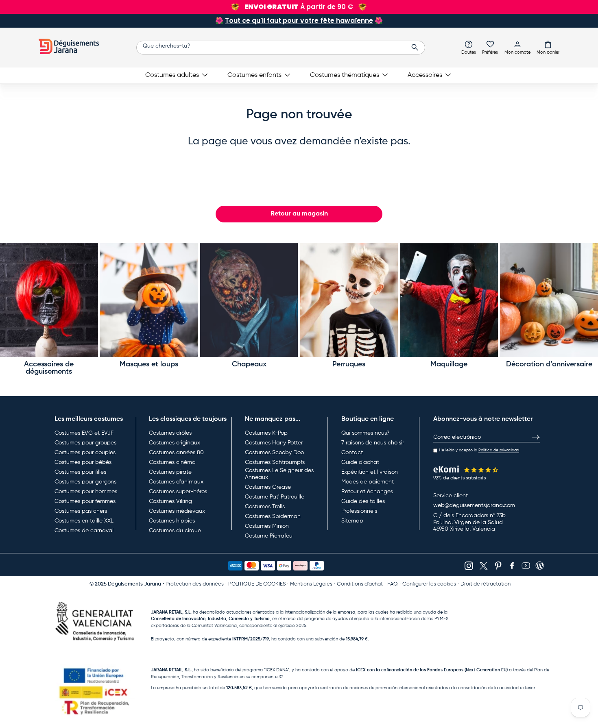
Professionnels (359, 511)
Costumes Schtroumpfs (275, 462)
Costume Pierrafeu (268, 536)
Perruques (348, 364)
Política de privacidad (498, 450)
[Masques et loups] (149, 300)
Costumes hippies (172, 521)
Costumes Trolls (265, 506)
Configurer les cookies (429, 584)
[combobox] (280, 47)
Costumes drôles (170, 433)
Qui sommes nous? (365, 433)
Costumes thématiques (344, 75)
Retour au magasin (299, 214)
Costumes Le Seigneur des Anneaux (279, 474)
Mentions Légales (311, 584)
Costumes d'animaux (176, 482)
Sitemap (352, 521)
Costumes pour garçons (85, 482)
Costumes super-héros (178, 491)
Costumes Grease (268, 487)
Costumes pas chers (81, 511)
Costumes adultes (172, 75)
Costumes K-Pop (266, 433)
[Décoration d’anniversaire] (549, 300)
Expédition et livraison (369, 472)
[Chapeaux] (249, 300)
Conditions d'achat (360, 584)
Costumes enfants (254, 75)
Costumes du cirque (175, 530)
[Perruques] (349, 300)
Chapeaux (249, 364)
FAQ (392, 584)
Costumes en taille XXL (84, 521)
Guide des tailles (363, 501)
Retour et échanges (367, 491)
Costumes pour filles (80, 472)
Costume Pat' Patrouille (274, 497)
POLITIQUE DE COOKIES (257, 584)
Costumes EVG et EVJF (84, 433)
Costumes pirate (170, 472)
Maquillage (448, 364)
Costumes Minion (267, 526)
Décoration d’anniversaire (549, 364)
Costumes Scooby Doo (274, 452)
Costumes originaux (174, 443)
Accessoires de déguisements (49, 368)
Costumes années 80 (176, 452)
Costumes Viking (170, 501)
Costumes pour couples (85, 452)
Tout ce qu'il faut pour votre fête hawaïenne (299, 20)
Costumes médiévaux (177, 511)
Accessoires (425, 75)
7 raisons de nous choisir (372, 443)
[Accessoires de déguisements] (49, 300)
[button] (548, 47)
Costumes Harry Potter (274, 443)
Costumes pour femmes (85, 501)
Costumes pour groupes (85, 443)
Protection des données (195, 584)
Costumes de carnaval (84, 530)
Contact (352, 452)
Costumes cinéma (172, 462)
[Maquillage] (449, 300)
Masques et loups (149, 364)
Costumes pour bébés (83, 462)
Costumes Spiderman (273, 516)
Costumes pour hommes (86, 491)
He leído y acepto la (479, 450)
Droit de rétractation (486, 584)
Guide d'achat (360, 462)
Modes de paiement (367, 482)
